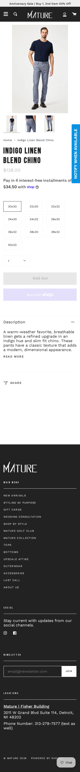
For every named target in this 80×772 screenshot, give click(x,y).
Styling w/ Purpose (20, 502)
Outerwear (13, 566)
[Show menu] (6, 14)
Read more (13, 356)
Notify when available (75, 154)
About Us (11, 587)
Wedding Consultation (22, 516)
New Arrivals (15, 495)
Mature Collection (20, 538)
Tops (7, 544)
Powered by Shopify (47, 758)
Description (14, 322)
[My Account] (65, 14)
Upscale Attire (16, 559)
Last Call (12, 580)
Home (7, 140)
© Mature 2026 (15, 758)
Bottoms (11, 552)
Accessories (14, 573)
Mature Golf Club (19, 530)
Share (15, 383)
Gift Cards (13, 509)
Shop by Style (15, 523)
